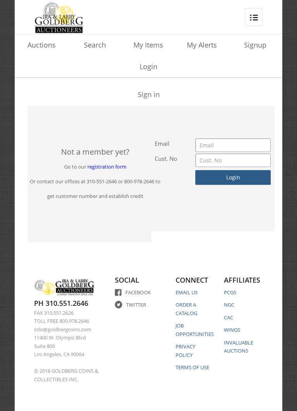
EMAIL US (187, 292)
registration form (106, 166)
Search (95, 44)
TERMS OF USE (192, 367)
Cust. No (166, 158)
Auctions (41, 44)
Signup (255, 44)
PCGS (230, 292)
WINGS (232, 329)
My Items (148, 44)
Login (148, 66)
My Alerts (202, 44)
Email (162, 143)
